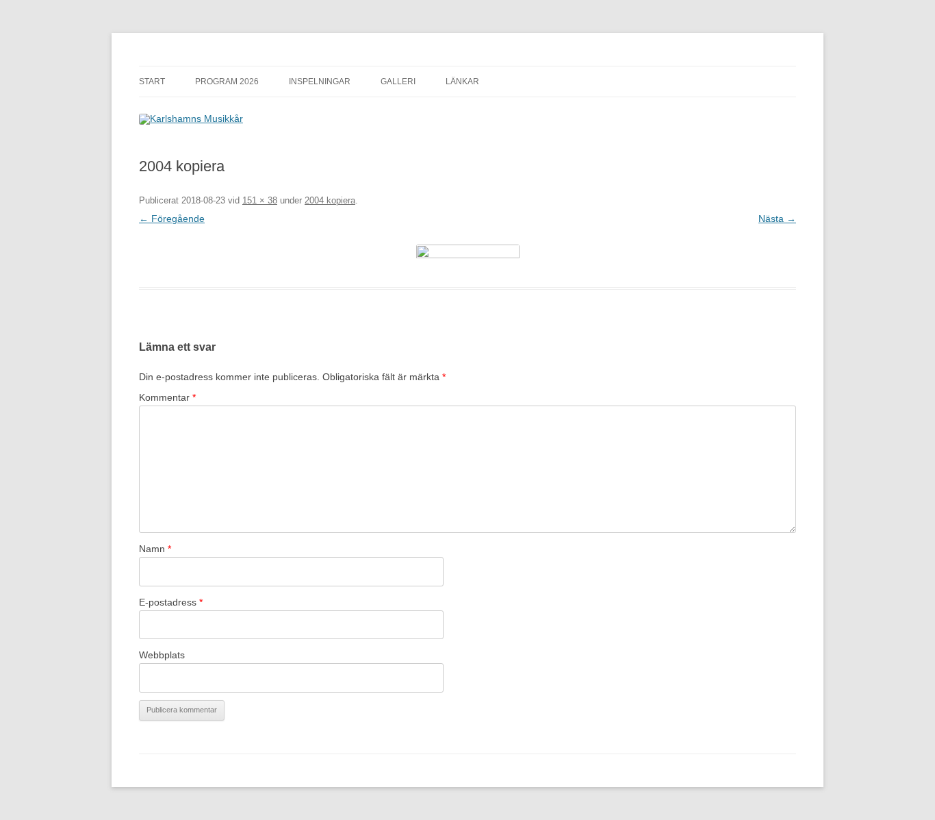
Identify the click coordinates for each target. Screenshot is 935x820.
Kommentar (167, 397)
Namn (155, 548)
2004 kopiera (330, 200)
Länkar (462, 81)
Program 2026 (227, 81)
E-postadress (171, 602)
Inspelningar (319, 81)
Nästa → (777, 218)
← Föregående (172, 218)
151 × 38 (259, 200)
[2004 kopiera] (467, 258)
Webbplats (162, 654)
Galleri (398, 81)
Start (152, 81)
